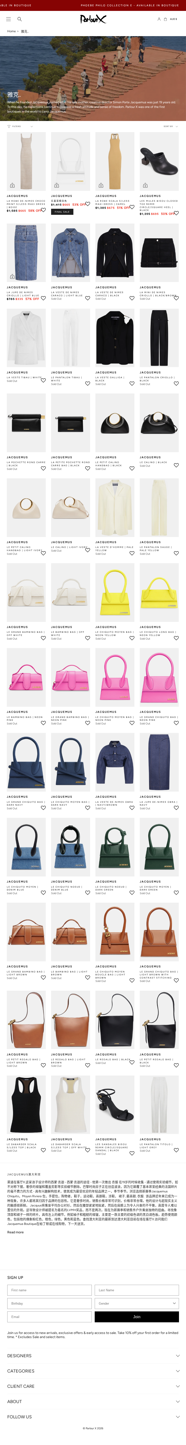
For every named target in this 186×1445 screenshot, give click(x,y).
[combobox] (137, 726)
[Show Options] (177, 726)
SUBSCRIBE (93, 749)
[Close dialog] (181, 690)
